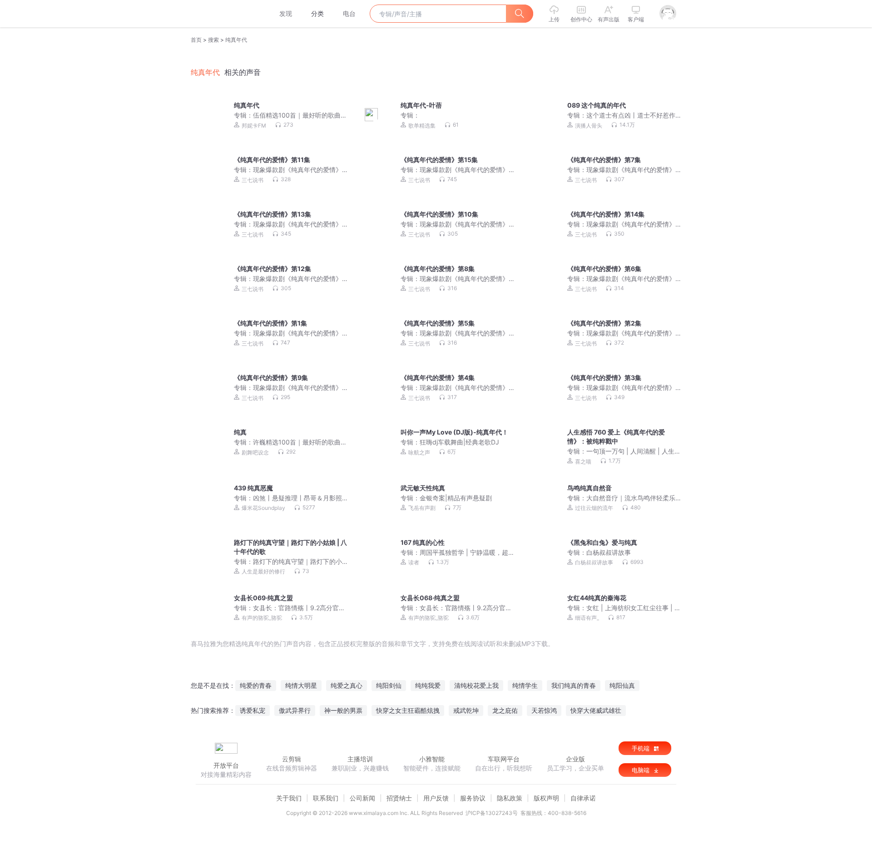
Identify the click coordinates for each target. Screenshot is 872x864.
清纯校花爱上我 (476, 685)
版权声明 (546, 798)
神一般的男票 (343, 710)
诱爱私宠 (252, 710)
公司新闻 (362, 798)
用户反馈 (436, 798)
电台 (349, 13)
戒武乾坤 (466, 710)
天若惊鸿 (544, 710)
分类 (317, 13)
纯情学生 (525, 685)
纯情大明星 (301, 685)
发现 (285, 13)
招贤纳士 (399, 798)
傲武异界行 (295, 710)
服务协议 (473, 798)
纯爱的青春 (256, 685)
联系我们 (325, 798)
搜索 (213, 39)
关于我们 (289, 798)
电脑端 (641, 770)
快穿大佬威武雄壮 (595, 710)
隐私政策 (509, 798)
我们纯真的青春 (573, 685)
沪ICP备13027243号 (492, 813)
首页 (196, 39)
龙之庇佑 (505, 710)
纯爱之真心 (346, 685)
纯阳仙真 (622, 685)
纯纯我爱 (428, 685)
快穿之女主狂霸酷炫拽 (408, 710)
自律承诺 (583, 798)
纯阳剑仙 (388, 685)
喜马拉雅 (226, 13)
